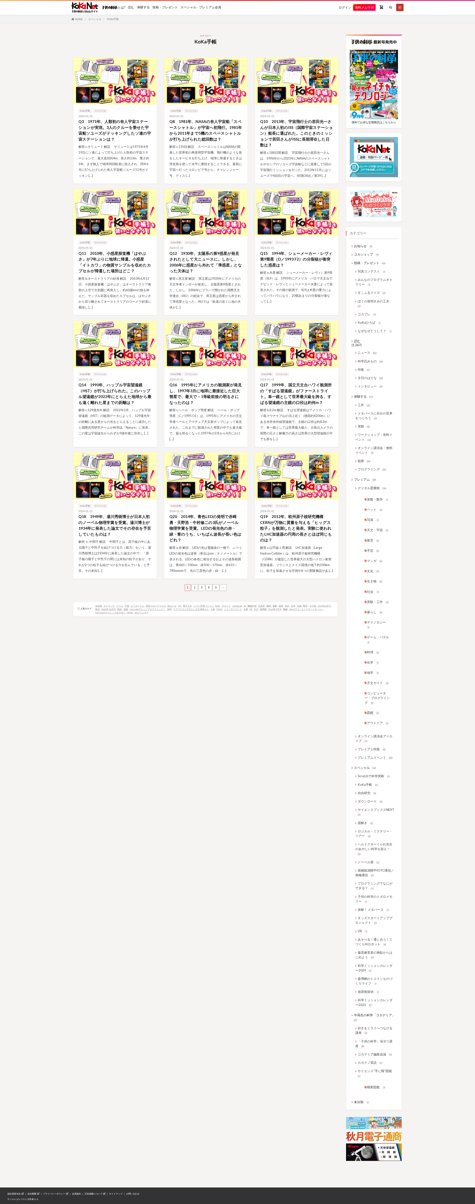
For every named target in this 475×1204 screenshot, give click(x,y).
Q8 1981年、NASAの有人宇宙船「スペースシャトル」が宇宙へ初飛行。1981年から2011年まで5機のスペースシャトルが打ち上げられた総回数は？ (205, 130)
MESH (130, 612)
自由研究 (367, 793)
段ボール (172, 606)
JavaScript (237, 606)
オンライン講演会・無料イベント (373, 450)
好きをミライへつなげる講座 (373, 1030)
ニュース (367, 353)
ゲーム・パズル (378, 639)
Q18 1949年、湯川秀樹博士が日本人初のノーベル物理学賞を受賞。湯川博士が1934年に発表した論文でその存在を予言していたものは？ (114, 525)
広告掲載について (93, 1194)
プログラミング (372, 469)
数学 (305, 606)
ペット (374, 509)
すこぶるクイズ (371, 293)
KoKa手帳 (113, 19)
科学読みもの (370, 361)
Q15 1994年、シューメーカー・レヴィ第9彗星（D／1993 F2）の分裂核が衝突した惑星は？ (296, 259)
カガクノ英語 (370, 1063)
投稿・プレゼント (165, 7)
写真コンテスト (371, 271)
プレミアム (365, 479)
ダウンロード (370, 801)
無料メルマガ (364, 7)
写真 (372, 520)
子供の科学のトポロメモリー (373, 899)
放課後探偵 (368, 992)
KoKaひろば (369, 322)
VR (362, 931)
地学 (287, 606)
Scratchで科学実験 (374, 776)
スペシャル (188, 7)
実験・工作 (377, 602)
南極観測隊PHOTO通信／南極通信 (374, 872)
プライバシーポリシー (54, 1194)
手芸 (373, 551)
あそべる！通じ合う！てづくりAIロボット (373, 941)
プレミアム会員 (210, 7)
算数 (275, 606)
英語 (97, 609)
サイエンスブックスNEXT (376, 812)
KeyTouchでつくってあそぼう (110, 612)
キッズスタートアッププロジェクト (373, 920)
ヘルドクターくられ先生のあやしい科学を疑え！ (373, 848)
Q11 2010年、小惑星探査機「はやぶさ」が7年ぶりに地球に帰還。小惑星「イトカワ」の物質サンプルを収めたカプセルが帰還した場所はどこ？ (114, 262)
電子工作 (187, 606)
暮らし (374, 612)
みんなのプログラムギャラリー (373, 282)
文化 (373, 571)
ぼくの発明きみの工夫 (373, 303)
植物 (126, 609)
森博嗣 (263, 609)
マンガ (374, 561)
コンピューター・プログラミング (377, 697)
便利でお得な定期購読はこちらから (374, 122)
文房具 (261, 606)
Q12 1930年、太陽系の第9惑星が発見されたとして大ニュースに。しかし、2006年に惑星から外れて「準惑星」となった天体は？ (205, 262)
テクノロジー (376, 624)
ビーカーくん (137, 606)
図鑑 (373, 713)
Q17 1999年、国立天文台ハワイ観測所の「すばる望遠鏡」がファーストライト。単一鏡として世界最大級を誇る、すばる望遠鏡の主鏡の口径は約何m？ (296, 393)
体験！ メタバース (373, 909)
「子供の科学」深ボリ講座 (373, 1043)
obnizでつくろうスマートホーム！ (306, 609)
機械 (285, 609)
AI (245, 606)
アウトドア (377, 723)
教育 (373, 540)
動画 (119, 609)
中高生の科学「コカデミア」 (374, 1017)
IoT (179, 606)
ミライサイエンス (233, 609)
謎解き (365, 823)
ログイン (345, 7)
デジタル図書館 (372, 488)
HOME (79, 19)
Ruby (217, 606)
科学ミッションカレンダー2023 (373, 1002)
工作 (364, 405)
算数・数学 (377, 499)
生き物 (374, 581)
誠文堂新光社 (14, 1194)
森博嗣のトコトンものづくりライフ (373, 981)
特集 (364, 369)
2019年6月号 (324, 606)
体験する (143, 7)
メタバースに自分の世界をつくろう (373, 415)
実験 (364, 426)
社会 (372, 592)
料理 (373, 652)
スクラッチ (109, 606)
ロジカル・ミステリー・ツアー (373, 833)
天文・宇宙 (377, 530)
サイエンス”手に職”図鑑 (375, 1073)
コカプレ (367, 314)
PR (251, 609)
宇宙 (127, 606)
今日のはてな (370, 378)
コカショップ (366, 254)
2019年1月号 (274, 609)
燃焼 (268, 606)
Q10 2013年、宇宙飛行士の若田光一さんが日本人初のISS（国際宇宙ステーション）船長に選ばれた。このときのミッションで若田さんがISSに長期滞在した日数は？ (296, 133)
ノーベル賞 (368, 862)
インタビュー (370, 386)
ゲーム (119, 606)
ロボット (226, 606)
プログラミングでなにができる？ (373, 885)
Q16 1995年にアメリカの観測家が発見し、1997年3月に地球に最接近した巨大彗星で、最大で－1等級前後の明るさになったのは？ (205, 393)
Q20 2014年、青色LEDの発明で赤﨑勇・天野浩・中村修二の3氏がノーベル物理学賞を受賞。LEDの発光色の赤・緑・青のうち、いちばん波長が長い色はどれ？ (205, 528)
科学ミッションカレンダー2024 (373, 968)
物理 (281, 606)
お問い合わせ (133, 1194)
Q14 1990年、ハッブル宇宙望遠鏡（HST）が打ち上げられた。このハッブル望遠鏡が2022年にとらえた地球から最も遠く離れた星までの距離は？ (114, 393)
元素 (245, 609)
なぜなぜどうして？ (374, 331)
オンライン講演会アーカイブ (373, 738)
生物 (299, 606)
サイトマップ (115, 1194)
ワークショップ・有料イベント (373, 437)
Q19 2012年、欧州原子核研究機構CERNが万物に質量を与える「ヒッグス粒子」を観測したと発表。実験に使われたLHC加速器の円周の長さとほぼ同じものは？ (296, 528)
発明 (169, 609)
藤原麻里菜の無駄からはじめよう (373, 954)
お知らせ (363, 246)
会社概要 (31, 1194)
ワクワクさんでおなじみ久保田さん (191, 609)
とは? (121, 7)
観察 (364, 461)
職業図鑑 (376, 1087)
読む (131, 7)
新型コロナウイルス (156, 606)
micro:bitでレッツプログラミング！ (147, 609)
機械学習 (252, 606)
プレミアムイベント (375, 757)
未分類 (361, 1102)
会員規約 (76, 1194)
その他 (312, 606)
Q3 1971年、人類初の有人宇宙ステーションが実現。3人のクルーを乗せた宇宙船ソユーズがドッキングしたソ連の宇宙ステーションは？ (114, 130)
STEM (219, 609)
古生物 (98, 606)
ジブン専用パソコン (204, 606)
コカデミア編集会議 (375, 1054)
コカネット (33, 1199)
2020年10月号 (108, 609)
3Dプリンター (142, 612)
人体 (212, 609)
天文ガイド (377, 683)
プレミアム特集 (371, 749)
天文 (256, 609)
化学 (293, 606)
